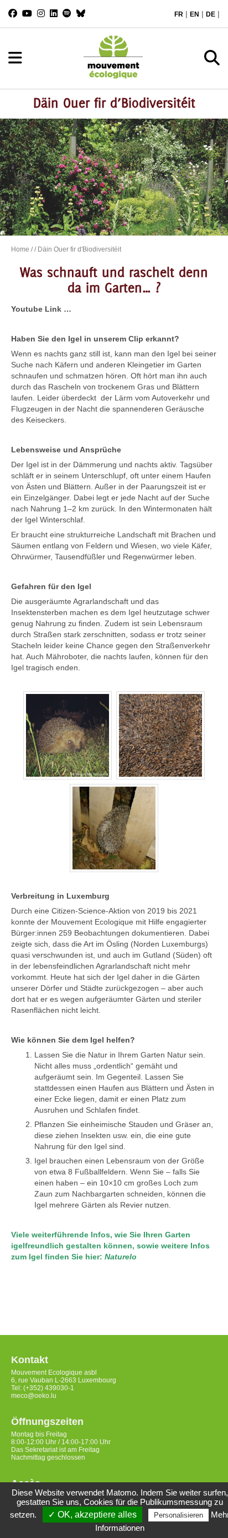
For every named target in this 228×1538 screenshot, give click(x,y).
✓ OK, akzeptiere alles (92, 1514)
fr (178, 14)
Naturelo (121, 1256)
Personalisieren (178, 1515)
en (194, 14)
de (210, 14)
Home (20, 249)
